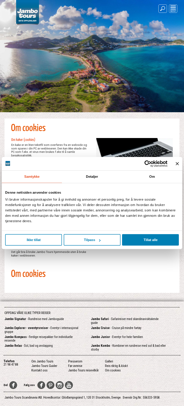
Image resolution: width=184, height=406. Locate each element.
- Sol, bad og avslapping (28, 345)
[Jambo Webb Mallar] (27, 24)
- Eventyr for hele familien (117, 337)
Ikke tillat (34, 240)
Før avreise (75, 366)
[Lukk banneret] (177, 163)
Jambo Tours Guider (44, 366)
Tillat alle (151, 240)
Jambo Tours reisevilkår (83, 370)
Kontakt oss (39, 370)
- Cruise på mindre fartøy (116, 328)
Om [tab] (152, 176)
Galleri (109, 361)
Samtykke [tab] (32, 176)
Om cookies (113, 370)
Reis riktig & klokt (116, 366)
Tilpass (89, 240)
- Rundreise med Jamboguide (34, 319)
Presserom (75, 361)
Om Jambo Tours (42, 361)
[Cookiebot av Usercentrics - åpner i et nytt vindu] (147, 163)
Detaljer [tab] (92, 176)
